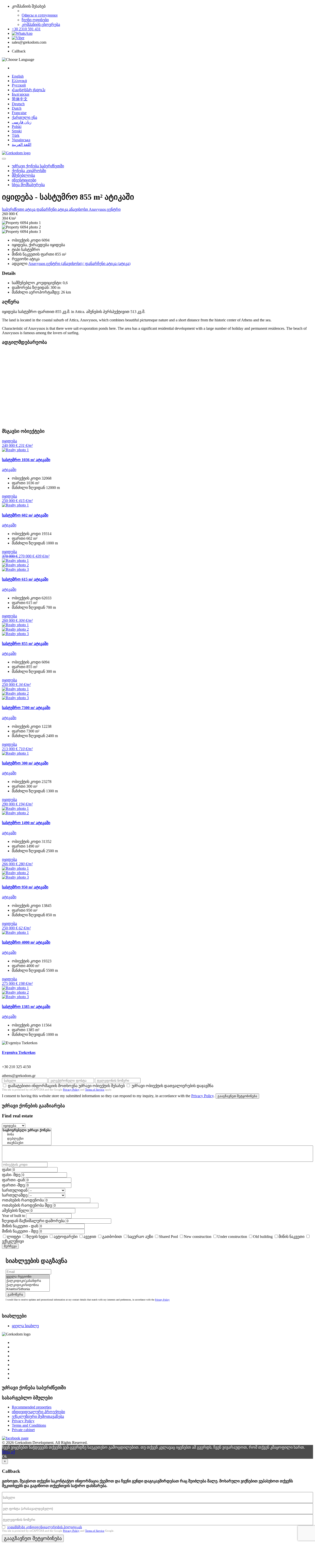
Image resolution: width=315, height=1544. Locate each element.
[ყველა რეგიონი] (27, 1277)
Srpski (17, 131)
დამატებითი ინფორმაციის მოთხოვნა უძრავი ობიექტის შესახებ (66, 1086)
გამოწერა (15, 1294)
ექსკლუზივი (13, 1241)
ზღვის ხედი (37, 1236)
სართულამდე (15, 1195)
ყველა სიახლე (25, 1326)
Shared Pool (168, 1236)
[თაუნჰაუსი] (26, 1143)
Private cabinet (23, 1430)
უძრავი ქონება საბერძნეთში (38, 166)
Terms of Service (94, 1089)
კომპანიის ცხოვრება (41, 24)
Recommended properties (31, 1407)
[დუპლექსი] (26, 1139)
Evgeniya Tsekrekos (18, 1052)
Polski (16, 126)
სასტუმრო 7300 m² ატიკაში (26, 708)
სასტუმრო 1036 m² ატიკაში (26, 460)
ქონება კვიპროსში (29, 171)
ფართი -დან (13, 1180)
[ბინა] (26, 1134)
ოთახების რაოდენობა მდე (27, 1205)
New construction (197, 1236)
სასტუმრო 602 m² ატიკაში (25, 515)
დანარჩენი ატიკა (52, 209)
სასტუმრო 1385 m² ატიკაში (26, 1007)
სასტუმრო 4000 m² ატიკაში (26, 942)
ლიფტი (14, 1236)
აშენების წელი (15, 1210)
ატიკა (30, 209)
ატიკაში (9, 470)
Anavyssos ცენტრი (105, 209)
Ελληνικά (19, 81)
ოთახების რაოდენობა (23, 1200)
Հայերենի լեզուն (28, 90)
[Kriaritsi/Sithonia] (27, 1289)
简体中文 (20, 99)
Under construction (232, 1236)
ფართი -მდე (13, 1185)
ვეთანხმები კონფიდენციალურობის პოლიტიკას (44, 1527)
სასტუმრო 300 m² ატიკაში (25, 763)
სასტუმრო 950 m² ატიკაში (25, 887)
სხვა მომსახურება (28, 185)
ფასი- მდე (11, 1175)
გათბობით (112, 1236)
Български (20, 94)
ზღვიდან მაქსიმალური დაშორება (33, 1221)
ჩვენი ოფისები (35, 20)
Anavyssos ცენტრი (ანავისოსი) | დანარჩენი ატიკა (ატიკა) (79, 263)
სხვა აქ (8, 1452)
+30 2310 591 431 (26, 29)
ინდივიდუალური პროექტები (38, 1412)
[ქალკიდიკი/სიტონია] (27, 1285)
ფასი (6, 1169)
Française (19, 113)
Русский (19, 85)
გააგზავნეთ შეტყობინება (237, 1096)
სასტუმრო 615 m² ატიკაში (25, 579)
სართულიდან (15, 1190)
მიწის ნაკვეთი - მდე (20, 1231)
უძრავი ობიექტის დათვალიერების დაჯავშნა (172, 1086)
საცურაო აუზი (140, 1236)
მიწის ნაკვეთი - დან (20, 1226)
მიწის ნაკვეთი (291, 1236)
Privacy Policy (71, 1089)
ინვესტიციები (24, 180)
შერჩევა (10, 1246)
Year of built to (13, 1216)
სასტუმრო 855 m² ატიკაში (25, 644)
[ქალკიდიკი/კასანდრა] (27, 1281)
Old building (263, 1236)
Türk (15, 135)
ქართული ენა (24, 117)
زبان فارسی (22, 122)
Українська (21, 140)
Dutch (16, 108)
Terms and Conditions (29, 1425)
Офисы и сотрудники (40, 15)
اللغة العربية (21, 144)
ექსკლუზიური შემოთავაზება (38, 1416)
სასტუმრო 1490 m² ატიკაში (26, 823)
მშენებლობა (23, 175)
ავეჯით (89, 1236)
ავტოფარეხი (66, 1236)
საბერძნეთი (13, 209)
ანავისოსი (79, 209)
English (18, 76)
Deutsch (18, 104)
